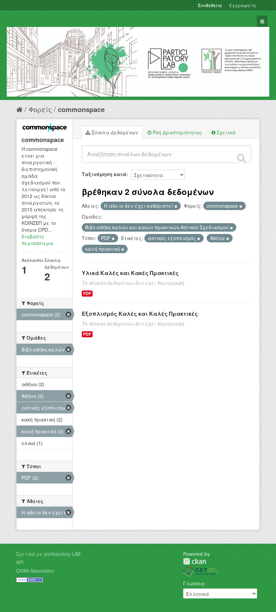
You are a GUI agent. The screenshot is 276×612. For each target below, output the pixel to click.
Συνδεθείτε (210, 5)
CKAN (194, 561)
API (20, 562)
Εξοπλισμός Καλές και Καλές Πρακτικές (140, 313)
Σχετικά (225, 132)
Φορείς (40, 109)
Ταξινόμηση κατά (104, 174)
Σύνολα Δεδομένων (114, 132)
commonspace (81, 109)
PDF (87, 293)
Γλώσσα (193, 583)
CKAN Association (35, 570)
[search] (241, 158)
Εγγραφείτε (242, 5)
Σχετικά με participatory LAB (48, 553)
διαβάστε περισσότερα (37, 239)
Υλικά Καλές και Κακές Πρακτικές (130, 273)
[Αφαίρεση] (175, 206)
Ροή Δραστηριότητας (176, 132)
